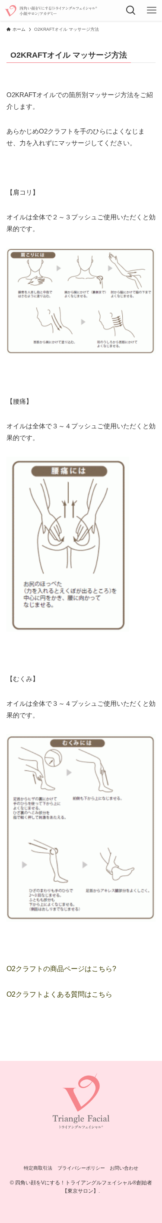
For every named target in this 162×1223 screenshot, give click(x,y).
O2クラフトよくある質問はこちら (59, 994)
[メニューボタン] (151, 10)
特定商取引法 (38, 1168)
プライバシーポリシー (81, 1168)
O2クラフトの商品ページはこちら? (61, 968)
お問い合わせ (124, 1168)
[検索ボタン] (131, 10)
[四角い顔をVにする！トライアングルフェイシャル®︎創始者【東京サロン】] (50, 10)
